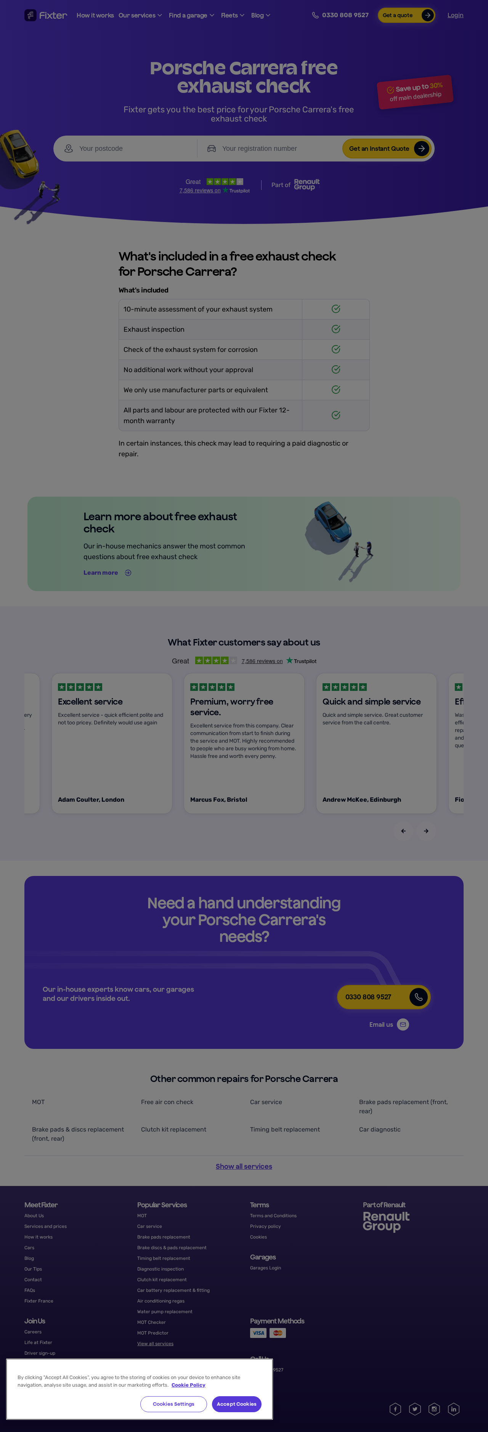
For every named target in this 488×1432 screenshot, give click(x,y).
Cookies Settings (173, 1404)
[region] (139, 1389)
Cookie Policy (188, 1385)
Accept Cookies (237, 1404)
